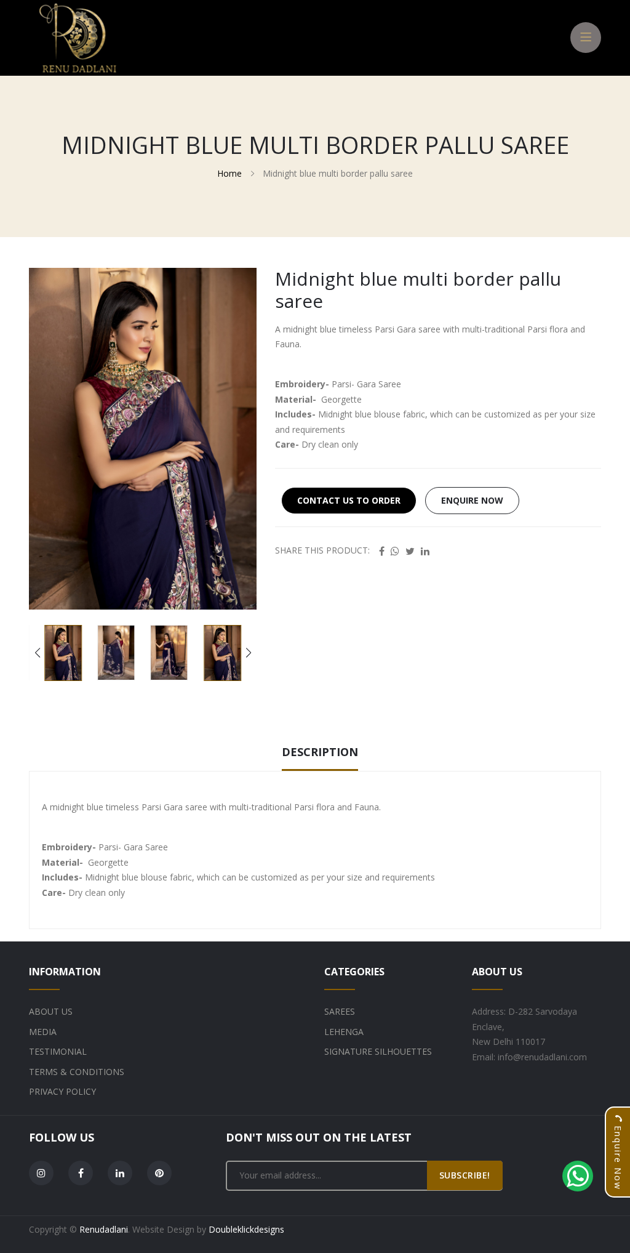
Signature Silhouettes (378, 1051)
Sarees (339, 1011)
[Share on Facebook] (382, 551)
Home (229, 173)
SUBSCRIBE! (464, 1175)
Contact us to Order (349, 500)
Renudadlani (103, 1229)
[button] (248, 652)
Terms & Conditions (76, 1072)
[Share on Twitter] (410, 551)
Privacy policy (62, 1091)
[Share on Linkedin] (425, 551)
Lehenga (344, 1031)
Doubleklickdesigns (246, 1229)
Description (320, 751)
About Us (51, 1011)
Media (43, 1031)
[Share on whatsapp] (395, 551)
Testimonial (58, 1051)
